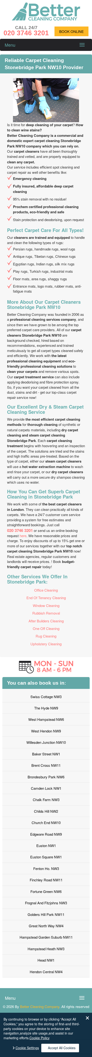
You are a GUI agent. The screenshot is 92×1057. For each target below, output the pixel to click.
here (23, 535)
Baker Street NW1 (46, 753)
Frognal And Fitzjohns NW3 (46, 902)
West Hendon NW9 (46, 730)
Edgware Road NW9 (46, 834)
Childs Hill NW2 (46, 811)
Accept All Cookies (61, 1047)
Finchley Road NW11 (46, 879)
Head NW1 (46, 960)
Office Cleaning (46, 590)
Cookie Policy (39, 1037)
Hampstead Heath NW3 (46, 948)
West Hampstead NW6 (46, 719)
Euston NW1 (46, 845)
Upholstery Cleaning (46, 643)
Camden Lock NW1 (46, 788)
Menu (10, 45)
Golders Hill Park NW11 (46, 914)
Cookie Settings (27, 1048)
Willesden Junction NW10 (46, 742)
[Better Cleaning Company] (46, 19)
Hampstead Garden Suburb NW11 (46, 937)
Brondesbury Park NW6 (46, 776)
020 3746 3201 (20, 530)
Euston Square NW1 (46, 856)
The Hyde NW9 (46, 707)
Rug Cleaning (46, 635)
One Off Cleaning (46, 628)
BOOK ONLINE (71, 31)
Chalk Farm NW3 (46, 799)
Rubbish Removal (46, 613)
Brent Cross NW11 (46, 765)
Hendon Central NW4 (46, 971)
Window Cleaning (46, 605)
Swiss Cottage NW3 (46, 696)
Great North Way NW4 (46, 925)
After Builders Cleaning (46, 620)
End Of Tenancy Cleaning (46, 597)
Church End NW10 (46, 822)
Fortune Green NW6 (46, 891)
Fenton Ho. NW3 (46, 868)
